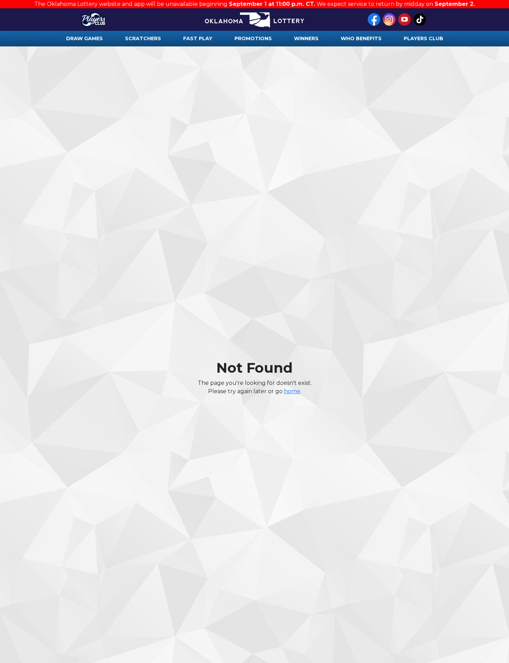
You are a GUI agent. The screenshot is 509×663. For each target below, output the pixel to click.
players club (423, 38)
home (292, 391)
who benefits (361, 38)
